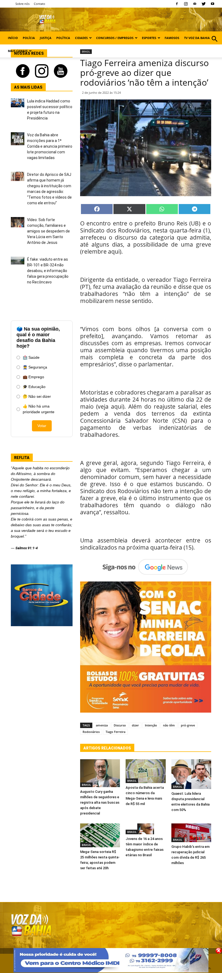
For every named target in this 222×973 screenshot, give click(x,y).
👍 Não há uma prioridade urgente (38, 409)
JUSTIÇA (45, 38)
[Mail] (195, 4)
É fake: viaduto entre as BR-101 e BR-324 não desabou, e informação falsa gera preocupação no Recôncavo (47, 270)
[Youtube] (212, 4)
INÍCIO (13, 38)
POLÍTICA (63, 38)
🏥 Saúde (31, 357)
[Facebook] (177, 4)
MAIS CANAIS (18, 51)
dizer (135, 725)
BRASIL (86, 785)
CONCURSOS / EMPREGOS (114, 38)
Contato (39, 4)
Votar (41, 426)
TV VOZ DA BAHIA (197, 38)
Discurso (120, 725)
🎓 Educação (34, 386)
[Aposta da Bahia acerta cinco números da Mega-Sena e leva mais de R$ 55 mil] (145, 771)
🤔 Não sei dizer (37, 396)
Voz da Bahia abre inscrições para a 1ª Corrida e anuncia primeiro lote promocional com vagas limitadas (49, 146)
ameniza (102, 725)
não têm (169, 725)
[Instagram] (186, 4)
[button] (214, 44)
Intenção (151, 725)
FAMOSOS (172, 38)
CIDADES (81, 38)
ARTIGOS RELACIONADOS (107, 748)
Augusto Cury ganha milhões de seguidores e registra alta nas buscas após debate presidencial (99, 802)
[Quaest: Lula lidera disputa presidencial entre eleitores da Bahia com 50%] (191, 774)
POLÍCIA (29, 38)
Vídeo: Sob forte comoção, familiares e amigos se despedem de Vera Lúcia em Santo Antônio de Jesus (48, 231)
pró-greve (188, 725)
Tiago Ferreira (115, 732)
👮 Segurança (35, 367)
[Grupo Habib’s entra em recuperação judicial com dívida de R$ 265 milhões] (191, 832)
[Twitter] (204, 4)
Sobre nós (22, 4)
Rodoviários (91, 732)
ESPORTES (149, 38)
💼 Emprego (33, 377)
